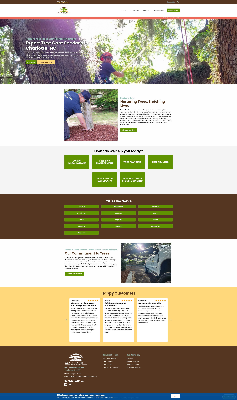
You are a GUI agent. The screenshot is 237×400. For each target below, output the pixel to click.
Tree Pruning (107, 364)
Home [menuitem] (124, 10)
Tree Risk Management (111, 367)
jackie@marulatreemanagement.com (83, 376)
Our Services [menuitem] (134, 10)
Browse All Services (134, 367)
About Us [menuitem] (146, 10)
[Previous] (66, 320)
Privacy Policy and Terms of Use (101, 397)
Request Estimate (133, 361)
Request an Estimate (46, 62)
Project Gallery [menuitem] (158, 10)
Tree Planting (107, 361)
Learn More (31, 62)
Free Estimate (173, 10)
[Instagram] (70, 384)
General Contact (133, 364)
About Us (130, 358)
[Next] (170, 320)
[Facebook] (65, 384)
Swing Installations (109, 358)
